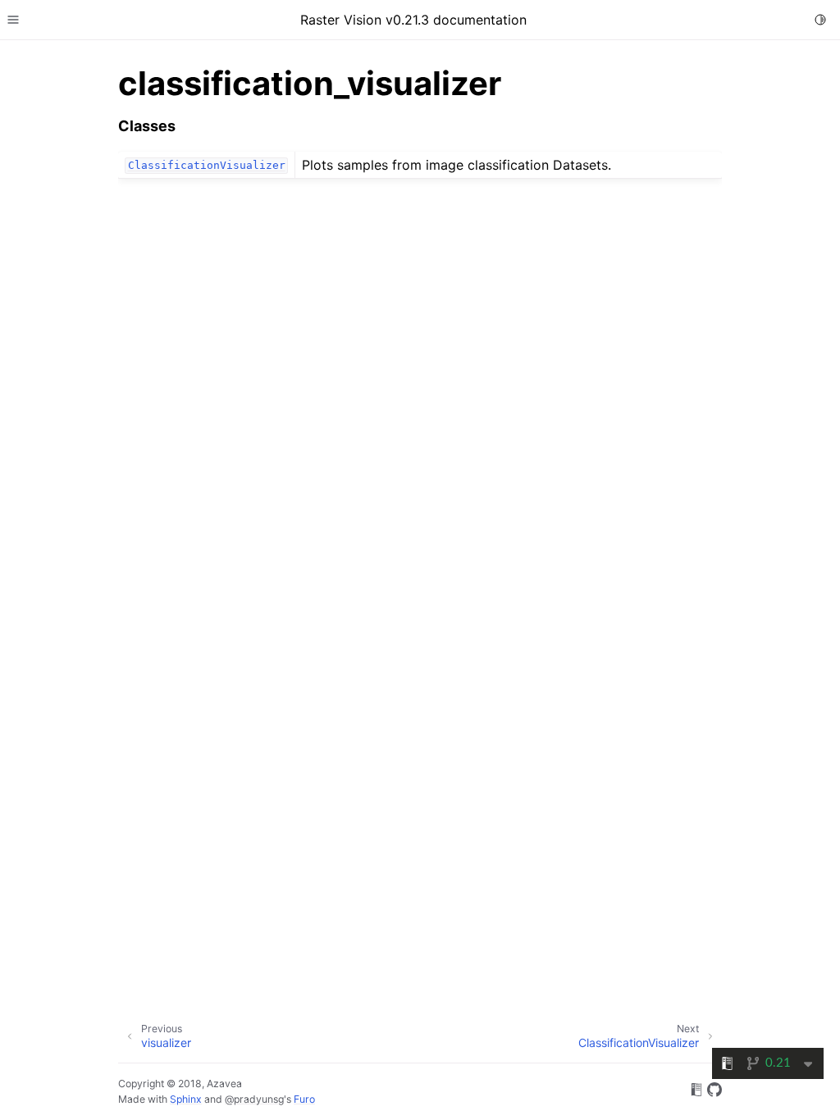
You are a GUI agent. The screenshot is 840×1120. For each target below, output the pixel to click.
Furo (304, 1099)
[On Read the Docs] (696, 1092)
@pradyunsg (254, 1099)
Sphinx (186, 1099)
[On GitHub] (714, 1092)
